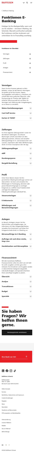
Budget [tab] (5, 291)
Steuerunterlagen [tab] (9, 196)
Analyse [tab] (5, 282)
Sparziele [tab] (5, 296)
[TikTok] (15, 370)
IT (9, 445)
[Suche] (27, 2)
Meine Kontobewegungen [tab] (12, 108)
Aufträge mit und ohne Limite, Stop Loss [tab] (14, 240)
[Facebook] (7, 370)
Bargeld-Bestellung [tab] (9, 163)
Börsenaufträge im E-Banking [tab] (14, 234)
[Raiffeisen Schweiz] (7, 2)
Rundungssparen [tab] (8, 158)
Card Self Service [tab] (8, 113)
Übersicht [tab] (6, 277)
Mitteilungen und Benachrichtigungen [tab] (10, 206)
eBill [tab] (3, 153)
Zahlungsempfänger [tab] (10, 148)
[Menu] (31, 2)
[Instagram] (11, 370)
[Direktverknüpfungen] (24, 2)
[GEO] (26, 357)
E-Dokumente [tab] (7, 200)
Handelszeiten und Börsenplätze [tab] (15, 246)
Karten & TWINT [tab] (8, 118)
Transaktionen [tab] (7, 286)
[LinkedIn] (3, 370)
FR (6, 445)
